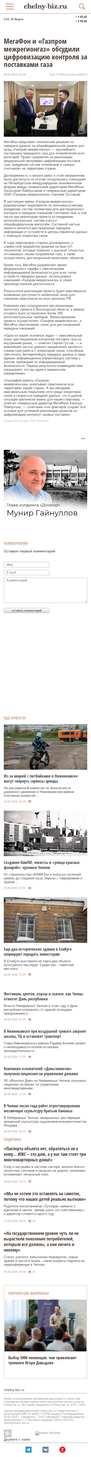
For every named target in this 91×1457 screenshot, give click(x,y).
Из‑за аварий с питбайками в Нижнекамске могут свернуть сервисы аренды (41, 778)
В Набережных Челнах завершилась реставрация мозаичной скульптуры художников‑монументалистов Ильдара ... (45, 1121)
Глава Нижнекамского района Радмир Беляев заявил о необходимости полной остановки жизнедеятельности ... (45, 1047)
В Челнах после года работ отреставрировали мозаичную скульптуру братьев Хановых (42, 1108)
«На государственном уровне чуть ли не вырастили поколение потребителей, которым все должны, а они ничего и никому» (41, 1241)
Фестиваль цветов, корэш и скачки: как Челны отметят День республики (43, 996)
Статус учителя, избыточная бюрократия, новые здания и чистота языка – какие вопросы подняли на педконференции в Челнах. (44, 1260)
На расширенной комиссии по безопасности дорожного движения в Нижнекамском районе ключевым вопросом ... (39, 791)
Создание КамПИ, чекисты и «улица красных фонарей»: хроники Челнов (42, 865)
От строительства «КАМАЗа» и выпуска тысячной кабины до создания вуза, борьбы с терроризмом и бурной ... (43, 878)
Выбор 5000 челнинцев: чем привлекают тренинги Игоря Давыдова (42, 1360)
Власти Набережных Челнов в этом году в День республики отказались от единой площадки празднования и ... (41, 1009)
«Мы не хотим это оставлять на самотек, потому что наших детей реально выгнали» (45, 1196)
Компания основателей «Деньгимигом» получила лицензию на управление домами (41, 1071)
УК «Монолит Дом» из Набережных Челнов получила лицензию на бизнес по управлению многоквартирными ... (45, 1084)
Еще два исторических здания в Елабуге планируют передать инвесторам (38, 951)
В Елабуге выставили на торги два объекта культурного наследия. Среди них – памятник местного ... (39, 965)
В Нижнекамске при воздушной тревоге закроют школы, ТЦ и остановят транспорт (45, 1033)
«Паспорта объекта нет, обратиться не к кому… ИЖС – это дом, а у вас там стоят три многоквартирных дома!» (45, 1154)
